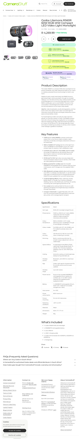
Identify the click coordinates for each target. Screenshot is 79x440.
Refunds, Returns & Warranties (8, 386)
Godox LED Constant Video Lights (16, 16)
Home (4, 16)
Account (58, 4)
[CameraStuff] (15, 4)
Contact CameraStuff (9, 383)
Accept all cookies (15, 430)
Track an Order (7, 393)
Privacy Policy (7, 399)
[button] (43, 39)
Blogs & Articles (7, 410)
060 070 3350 (32, 384)
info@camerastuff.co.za (29, 388)
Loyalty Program (7, 407)
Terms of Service (7, 396)
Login (54, 410)
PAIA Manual (7, 401)
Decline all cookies (14, 435)
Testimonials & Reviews (48, 392)
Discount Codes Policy (9, 404)
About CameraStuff (66, 430)
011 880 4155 (30, 383)
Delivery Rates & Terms (9, 390)
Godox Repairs (7, 417)
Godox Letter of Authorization (7, 413)
